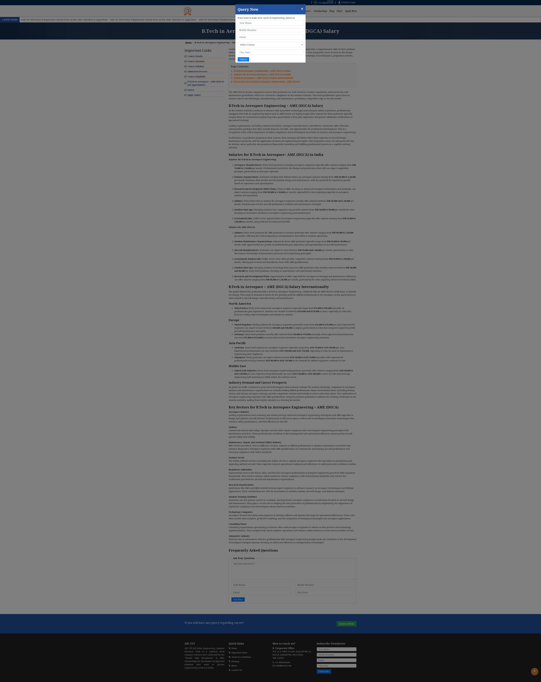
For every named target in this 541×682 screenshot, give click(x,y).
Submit (243, 59)
